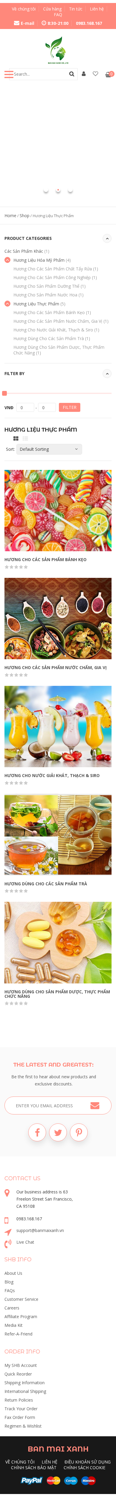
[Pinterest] (79, 1132)
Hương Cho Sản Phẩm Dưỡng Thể (49, 286)
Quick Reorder (18, 1374)
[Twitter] (58, 1132)
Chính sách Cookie (84, 1467)
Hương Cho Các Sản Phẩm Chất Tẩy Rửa (55, 269)
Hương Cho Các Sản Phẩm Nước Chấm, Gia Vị (61, 321)
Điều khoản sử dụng (88, 1462)
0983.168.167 (89, 23)
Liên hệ (97, 9)
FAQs (9, 1290)
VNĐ (8, 407)
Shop (24, 215)
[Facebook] (37, 1132)
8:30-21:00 (58, 23)
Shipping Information (24, 1382)
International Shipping (25, 1391)
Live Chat (25, 1242)
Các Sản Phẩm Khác (26, 251)
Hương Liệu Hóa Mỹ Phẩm (42, 260)
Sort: (10, 449)
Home (10, 215)
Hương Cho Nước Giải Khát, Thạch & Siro (56, 330)
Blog (8, 1282)
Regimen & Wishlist (23, 1426)
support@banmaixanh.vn (40, 1230)
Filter (69, 407)
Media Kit (13, 1325)
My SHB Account (20, 1365)
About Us (13, 1273)
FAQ (58, 14)
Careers (11, 1308)
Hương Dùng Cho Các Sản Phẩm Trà (51, 338)
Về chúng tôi (24, 9)
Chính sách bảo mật (34, 1467)
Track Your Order (20, 1408)
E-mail (27, 23)
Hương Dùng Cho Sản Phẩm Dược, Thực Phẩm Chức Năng (57, 994)
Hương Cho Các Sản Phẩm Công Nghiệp (55, 277)
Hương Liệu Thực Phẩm (39, 304)
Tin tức (75, 9)
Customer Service (21, 1299)
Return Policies (18, 1400)
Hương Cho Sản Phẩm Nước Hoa (48, 295)
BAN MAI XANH (58, 1449)
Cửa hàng (52, 9)
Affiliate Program (20, 1316)
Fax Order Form (19, 1417)
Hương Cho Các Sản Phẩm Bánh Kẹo (52, 312)
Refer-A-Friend (18, 1334)
